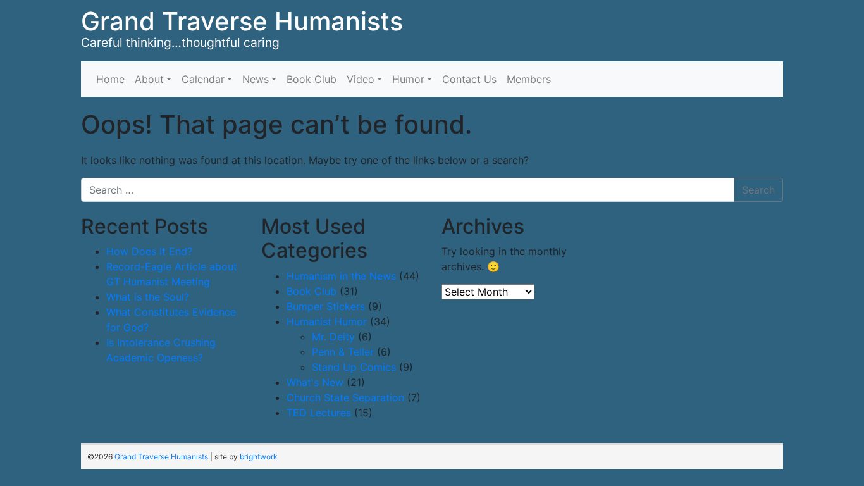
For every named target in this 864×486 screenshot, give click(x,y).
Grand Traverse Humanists (242, 21)
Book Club (311, 79)
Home (110, 79)
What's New (315, 382)
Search (758, 190)
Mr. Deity (333, 336)
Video (360, 79)
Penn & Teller (343, 352)
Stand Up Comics (354, 367)
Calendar (203, 79)
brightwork (259, 456)
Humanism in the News (341, 276)
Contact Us (469, 79)
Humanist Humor (327, 321)
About (149, 79)
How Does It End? (149, 251)
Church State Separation (345, 397)
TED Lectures (319, 412)
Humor (408, 79)
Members (529, 79)
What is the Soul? (147, 296)
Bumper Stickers (326, 306)
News (255, 79)
